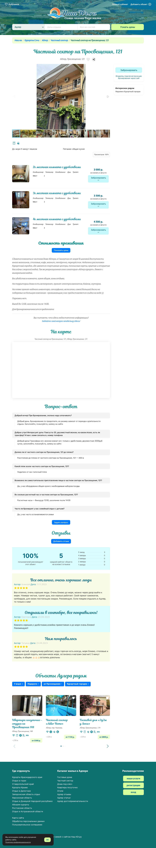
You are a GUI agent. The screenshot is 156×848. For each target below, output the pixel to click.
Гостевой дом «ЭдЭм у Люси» (93, 721)
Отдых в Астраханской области (27, 811)
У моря (18, 684)
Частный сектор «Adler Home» (57, 721)
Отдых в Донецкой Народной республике (32, 801)
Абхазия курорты (20, 804)
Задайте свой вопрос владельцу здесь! (61, 321)
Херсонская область (22, 798)
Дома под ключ (64, 784)
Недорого (33, 684)
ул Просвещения (53, 684)
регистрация (133, 785)
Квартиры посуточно (67, 787)
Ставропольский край (23, 784)
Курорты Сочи (32, 40)
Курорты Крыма (20, 787)
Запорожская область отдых (26, 794)
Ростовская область (22, 808)
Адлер (45, 40)
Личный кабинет (120, 4)
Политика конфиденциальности (18, 842)
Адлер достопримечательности (72, 801)
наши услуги (133, 779)
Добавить (139, 4)
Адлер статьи (63, 798)
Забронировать (98, 177)
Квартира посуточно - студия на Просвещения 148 (27, 723)
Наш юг (18, 40)
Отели (60, 791)
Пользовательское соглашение (27, 824)
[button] (108, 97)
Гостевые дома (64, 777)
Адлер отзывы (64, 794)
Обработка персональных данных (28, 821)
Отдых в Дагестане (21, 791)
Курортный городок (78, 684)
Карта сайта (18, 818)
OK (47, 840)
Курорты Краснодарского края (27, 777)
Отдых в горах (19, 780)
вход (133, 792)
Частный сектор (59, 40)
